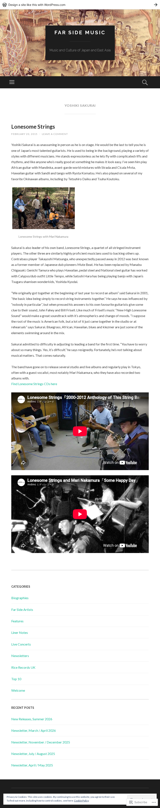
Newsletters (20, 656)
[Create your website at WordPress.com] (80, 4)
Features (17, 621)
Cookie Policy (81, 800)
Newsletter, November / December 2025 (40, 742)
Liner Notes (19, 632)
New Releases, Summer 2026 (31, 719)
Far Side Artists (22, 609)
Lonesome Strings (33, 126)
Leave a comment (55, 134)
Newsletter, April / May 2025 (32, 765)
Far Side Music (80, 32)
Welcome (18, 690)
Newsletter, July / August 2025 (33, 754)
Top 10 (16, 679)
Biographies (20, 598)
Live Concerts (21, 644)
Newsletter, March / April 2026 (33, 730)
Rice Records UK (23, 667)
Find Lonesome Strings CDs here (34, 384)
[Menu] (12, 82)
